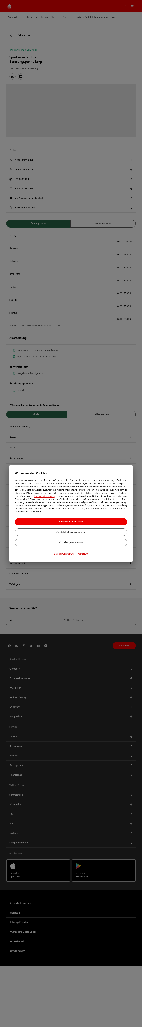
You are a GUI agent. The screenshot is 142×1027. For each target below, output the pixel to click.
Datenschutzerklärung (44, 496)
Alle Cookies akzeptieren (71, 521)
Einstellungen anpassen (71, 542)
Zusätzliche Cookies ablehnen (71, 532)
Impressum (83, 554)
